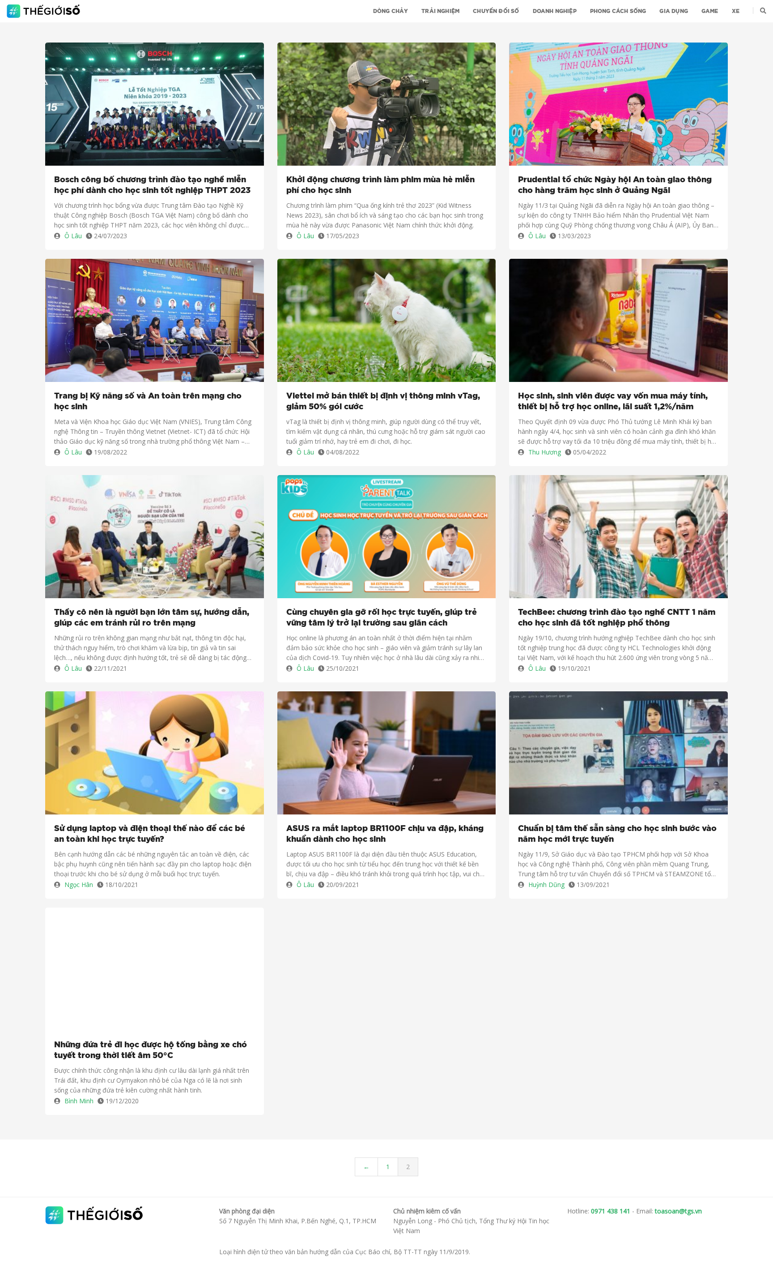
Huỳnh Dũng (546, 884)
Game (709, 11)
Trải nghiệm (440, 11)
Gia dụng (673, 11)
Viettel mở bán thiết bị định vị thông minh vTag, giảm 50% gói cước (383, 401)
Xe (735, 11)
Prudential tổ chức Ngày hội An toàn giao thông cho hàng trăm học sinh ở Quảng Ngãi (615, 185)
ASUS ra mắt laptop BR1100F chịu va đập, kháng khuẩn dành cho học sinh (385, 834)
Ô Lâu (73, 235)
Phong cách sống (618, 11)
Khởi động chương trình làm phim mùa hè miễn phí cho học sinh (380, 185)
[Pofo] (44, 11)
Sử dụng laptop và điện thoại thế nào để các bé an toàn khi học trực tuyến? (149, 834)
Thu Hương (544, 452)
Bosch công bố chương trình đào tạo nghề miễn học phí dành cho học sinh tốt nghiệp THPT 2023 (152, 185)
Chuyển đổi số (496, 11)
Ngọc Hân (78, 884)
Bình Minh (78, 1101)
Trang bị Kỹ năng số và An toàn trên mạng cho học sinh (148, 401)
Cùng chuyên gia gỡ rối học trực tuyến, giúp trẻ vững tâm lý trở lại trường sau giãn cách (381, 618)
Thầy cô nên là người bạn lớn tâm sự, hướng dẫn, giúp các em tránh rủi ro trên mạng (151, 618)
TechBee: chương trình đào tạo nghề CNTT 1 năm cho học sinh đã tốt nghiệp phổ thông (616, 618)
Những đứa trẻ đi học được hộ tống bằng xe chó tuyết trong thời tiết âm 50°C (150, 1050)
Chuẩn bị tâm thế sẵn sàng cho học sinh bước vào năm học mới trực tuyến (617, 834)
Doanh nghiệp (555, 11)
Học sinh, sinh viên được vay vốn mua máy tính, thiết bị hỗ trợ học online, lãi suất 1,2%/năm (613, 401)
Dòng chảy (390, 11)
